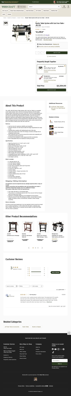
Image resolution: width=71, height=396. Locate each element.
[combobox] (25, 286)
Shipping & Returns (7, 357)
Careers (37, 349)
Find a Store (38, 353)
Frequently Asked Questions (9, 359)
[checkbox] (51, 69)
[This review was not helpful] (63, 306)
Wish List (22, 349)
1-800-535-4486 (7, 352)
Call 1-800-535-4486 (62, 2)
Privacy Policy (55, 368)
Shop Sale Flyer (23, 353)
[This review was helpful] (61, 306)
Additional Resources (55, 103)
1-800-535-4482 (7, 348)
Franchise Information (41, 351)
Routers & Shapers (12, 17)
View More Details (47, 39)
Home (4, 17)
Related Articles (54, 117)
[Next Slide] (42, 248)
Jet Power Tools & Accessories (12, 326)
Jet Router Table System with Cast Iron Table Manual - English (58, 108)
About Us (38, 347)
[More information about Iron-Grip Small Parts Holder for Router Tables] (42, 75)
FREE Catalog (23, 351)
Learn (3, 14)
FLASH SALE (35, 2)
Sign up (60, 363)
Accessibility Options (40, 385)
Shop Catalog (23, 356)
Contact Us (6, 355)
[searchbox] (10, 286)
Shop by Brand (23, 358)
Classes (9, 14)
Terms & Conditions (30, 385)
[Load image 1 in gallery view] (5, 23)
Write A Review (55, 272)
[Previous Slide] (29, 248)
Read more (49, 302)
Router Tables (21, 17)
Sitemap (51, 385)
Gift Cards (22, 347)
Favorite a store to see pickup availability (49, 46)
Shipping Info (56, 44)
